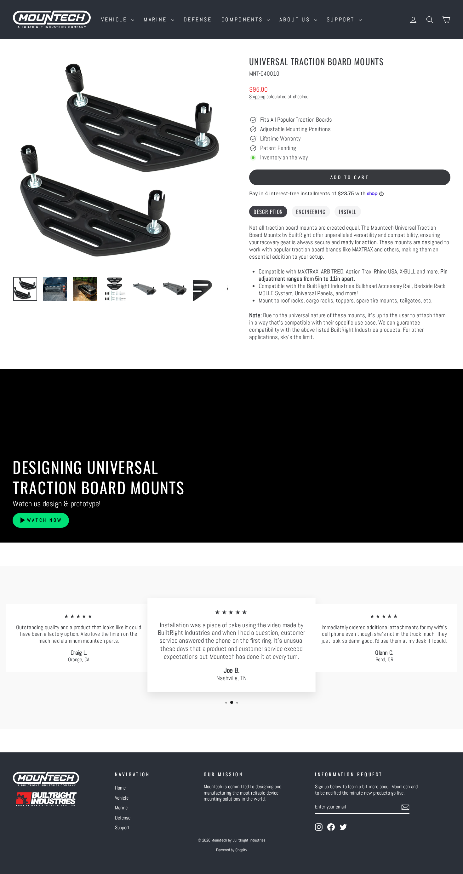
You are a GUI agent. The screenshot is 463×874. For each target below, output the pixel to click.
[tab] (268, 212)
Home (120, 788)
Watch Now (44, 520)
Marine (156, 19)
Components (243, 19)
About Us (295, 19)
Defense (198, 19)
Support (342, 19)
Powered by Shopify (231, 850)
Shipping (257, 97)
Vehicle (115, 19)
